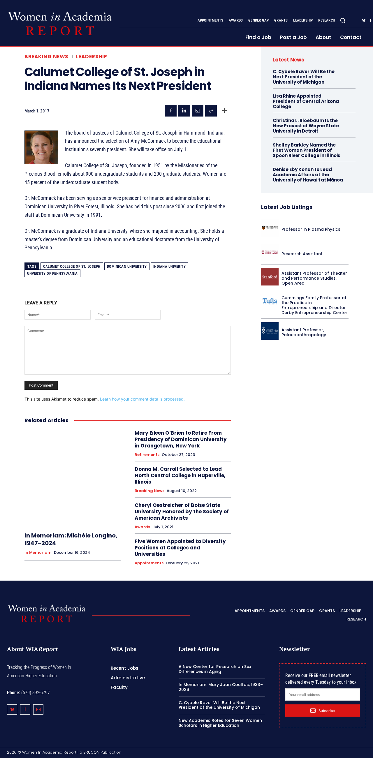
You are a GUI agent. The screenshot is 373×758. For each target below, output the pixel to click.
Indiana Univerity (169, 266)
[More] (225, 111)
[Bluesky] (363, 20)
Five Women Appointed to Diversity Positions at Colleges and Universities (180, 548)
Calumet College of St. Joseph (72, 266)
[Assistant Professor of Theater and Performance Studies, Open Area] (270, 276)
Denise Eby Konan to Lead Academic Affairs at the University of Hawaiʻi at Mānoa (308, 174)
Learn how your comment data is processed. (142, 398)
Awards (142, 527)
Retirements (147, 454)
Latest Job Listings (286, 207)
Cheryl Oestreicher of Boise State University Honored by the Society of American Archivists (182, 511)
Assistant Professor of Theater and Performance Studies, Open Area (314, 278)
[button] (343, 20)
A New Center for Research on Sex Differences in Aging (215, 669)
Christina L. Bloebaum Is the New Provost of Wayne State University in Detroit (306, 125)
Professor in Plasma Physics (310, 229)
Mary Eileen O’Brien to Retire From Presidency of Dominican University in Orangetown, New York (181, 439)
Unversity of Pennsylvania (52, 273)
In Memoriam (38, 552)
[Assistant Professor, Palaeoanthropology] (270, 331)
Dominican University (127, 266)
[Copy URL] (211, 111)
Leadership (91, 56)
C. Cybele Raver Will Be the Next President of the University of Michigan (304, 76)
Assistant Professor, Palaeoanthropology (303, 332)
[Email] (197, 111)
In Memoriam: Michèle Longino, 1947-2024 (70, 539)
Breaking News (46, 56)
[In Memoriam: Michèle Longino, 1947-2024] (72, 478)
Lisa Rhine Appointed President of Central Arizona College (306, 101)
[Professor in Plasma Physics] (270, 228)
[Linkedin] (184, 111)
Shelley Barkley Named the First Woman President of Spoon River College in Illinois (306, 150)
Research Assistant (302, 254)
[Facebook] (171, 111)
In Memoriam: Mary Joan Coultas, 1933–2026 (221, 687)
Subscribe (327, 710)
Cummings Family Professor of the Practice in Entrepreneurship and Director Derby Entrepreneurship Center (314, 305)
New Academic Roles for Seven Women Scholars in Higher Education (220, 723)
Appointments (149, 563)
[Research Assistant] (270, 252)
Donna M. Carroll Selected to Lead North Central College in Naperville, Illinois (180, 475)
